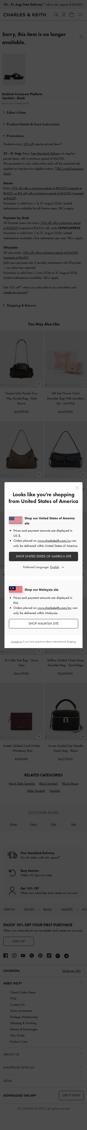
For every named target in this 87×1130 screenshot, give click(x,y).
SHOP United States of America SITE (43, 556)
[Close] (77, 487)
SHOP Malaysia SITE (43, 623)
